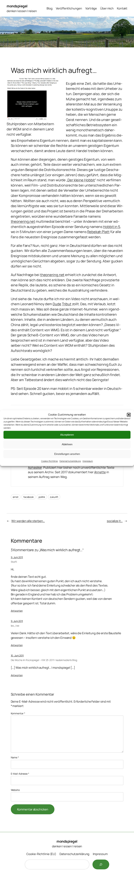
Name (15, 757)
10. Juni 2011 (17, 655)
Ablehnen (67, 444)
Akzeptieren (67, 434)
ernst (16, 497)
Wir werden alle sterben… (28, 521)
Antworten (17, 610)
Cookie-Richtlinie (49, 461)
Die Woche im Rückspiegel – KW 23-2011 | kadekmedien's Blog (44, 660)
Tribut (66, 304)
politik (42, 497)
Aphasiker (35, 467)
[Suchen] (100, 864)
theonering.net (23, 221)
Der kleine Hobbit (81, 180)
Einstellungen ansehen (67, 453)
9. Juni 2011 (17, 557)
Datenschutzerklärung (70, 461)
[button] (129, 414)
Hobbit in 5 (111, 226)
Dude (57, 304)
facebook (28, 497)
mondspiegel (17, 6)
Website (15, 790)
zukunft (54, 497)
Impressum (88, 461)
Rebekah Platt (98, 231)
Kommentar (18, 713)
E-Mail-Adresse (20, 773)
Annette (100, 472)
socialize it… (115, 521)
